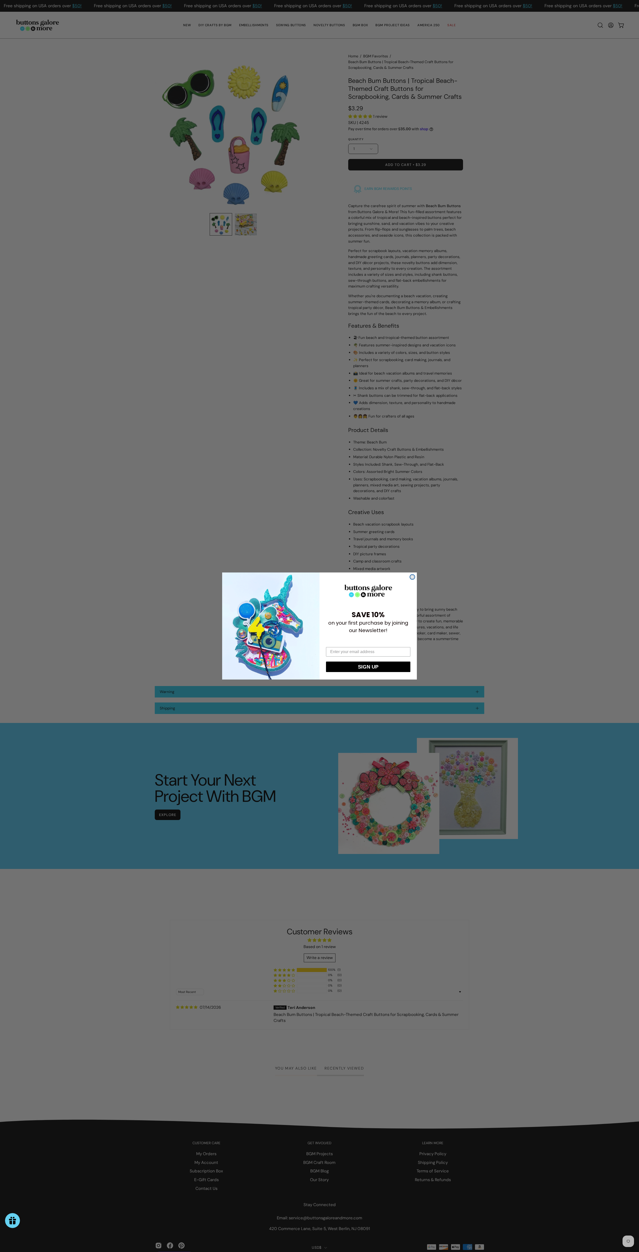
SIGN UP (368, 667)
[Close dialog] (412, 576)
